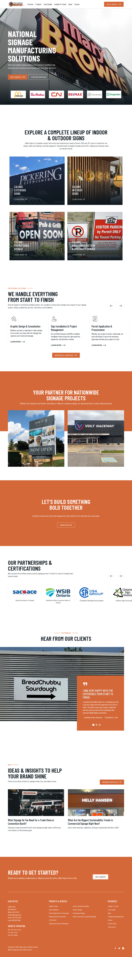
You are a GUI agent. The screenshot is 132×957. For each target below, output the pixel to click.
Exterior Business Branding (81, 906)
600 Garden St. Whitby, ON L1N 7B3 (13, 910)
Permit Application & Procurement (59, 913)
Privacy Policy (112, 923)
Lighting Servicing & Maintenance (59, 923)
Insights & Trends (60, 4)
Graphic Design (53, 906)
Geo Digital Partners (26, 950)
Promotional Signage (79, 913)
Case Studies (48, 4)
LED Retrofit (52, 920)
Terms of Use (112, 927)
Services (30, 4)
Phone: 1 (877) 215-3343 (14, 917)
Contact (77, 4)
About (70, 4)
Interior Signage (77, 910)
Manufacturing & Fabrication (57, 916)
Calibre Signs (12, 907)
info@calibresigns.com (14, 915)
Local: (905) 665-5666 (14, 920)
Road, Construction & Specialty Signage (84, 916)
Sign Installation (53, 910)
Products (38, 4)
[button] (111, 305)
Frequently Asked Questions (116, 916)
